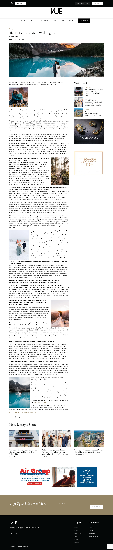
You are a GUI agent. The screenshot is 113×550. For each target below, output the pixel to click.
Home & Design (78, 533)
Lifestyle (11, 29)
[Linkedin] (16, 533)
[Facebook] (11, 533)
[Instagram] (11, 3)
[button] (15, 39)
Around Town (88, 87)
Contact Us (92, 533)
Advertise (91, 530)
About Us (91, 527)
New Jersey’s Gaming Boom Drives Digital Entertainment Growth (93, 113)
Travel (75, 536)
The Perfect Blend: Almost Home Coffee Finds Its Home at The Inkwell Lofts (94, 92)
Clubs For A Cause (93, 536)
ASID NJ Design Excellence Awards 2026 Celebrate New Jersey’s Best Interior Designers (93, 103)
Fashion (76, 530)
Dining (76, 539)
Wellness (76, 542)
